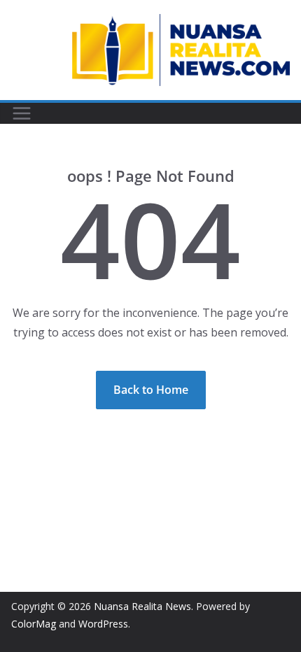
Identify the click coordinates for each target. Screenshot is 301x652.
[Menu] (21, 113)
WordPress (103, 623)
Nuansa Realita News (142, 606)
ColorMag (33, 623)
